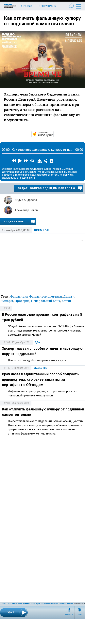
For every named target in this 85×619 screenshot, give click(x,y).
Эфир (80, 614)
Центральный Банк (45, 301)
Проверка (22, 301)
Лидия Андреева (26, 199)
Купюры (7, 301)
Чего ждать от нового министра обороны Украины (52, 604)
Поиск (71, 6)
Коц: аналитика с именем (18, 603)
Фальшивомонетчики (45, 296)
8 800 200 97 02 (47, 6)
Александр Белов (26, 210)
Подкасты (69, 614)
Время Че (41, 230)
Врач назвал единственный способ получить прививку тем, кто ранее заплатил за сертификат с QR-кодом (40, 379)
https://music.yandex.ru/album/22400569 (53, 134)
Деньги (69, 296)
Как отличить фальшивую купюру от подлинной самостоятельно (42, 20)
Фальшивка (19, 296)
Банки (66, 301)
